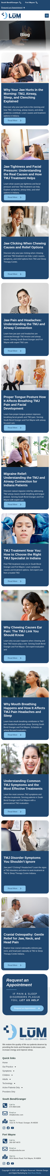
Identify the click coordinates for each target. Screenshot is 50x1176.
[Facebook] (8, 1127)
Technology (7, 1083)
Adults (5, 1079)
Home (5, 1063)
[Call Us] (5, 1105)
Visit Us (12, 1120)
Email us (12, 1113)
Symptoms (7, 1071)
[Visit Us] (5, 1121)
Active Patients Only (11, 1087)
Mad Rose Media (34, 1173)
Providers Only (8, 1092)
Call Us (12, 1105)
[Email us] (5, 1113)
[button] (47, 16)
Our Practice (7, 1067)
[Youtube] (12, 1127)
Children (6, 1075)
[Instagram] (3, 1127)
